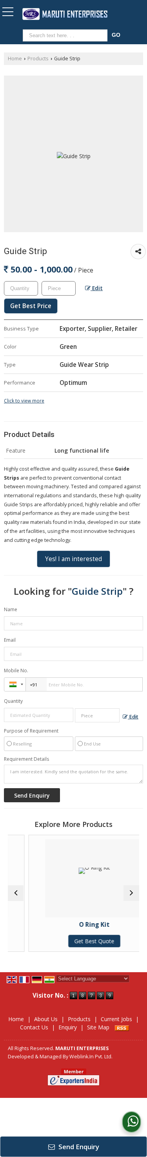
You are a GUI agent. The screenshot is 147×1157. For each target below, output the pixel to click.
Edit (97, 288)
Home (15, 58)
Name (10, 609)
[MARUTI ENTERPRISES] (64, 14)
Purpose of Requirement (31, 731)
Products (38, 58)
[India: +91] (15, 684)
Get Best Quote (85, 941)
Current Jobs (116, 1019)
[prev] (16, 893)
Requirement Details (26, 759)
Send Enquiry (78, 1146)
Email (10, 640)
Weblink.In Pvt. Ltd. (91, 1056)
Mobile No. (16, 670)
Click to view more (24, 400)
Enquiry (67, 1027)
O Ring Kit (85, 925)
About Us (46, 1019)
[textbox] (66, 35)
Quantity (13, 701)
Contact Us (34, 1027)
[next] (131, 893)
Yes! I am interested (73, 559)
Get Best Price (30, 306)
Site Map (98, 1027)
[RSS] (122, 1027)
